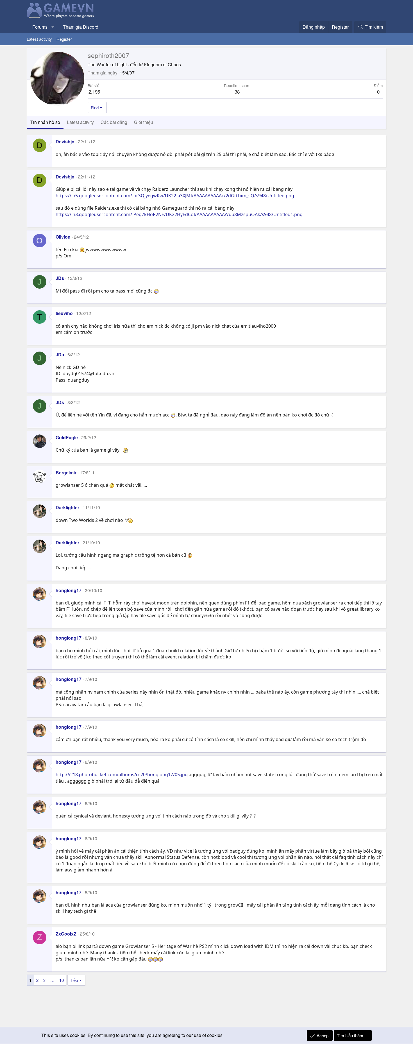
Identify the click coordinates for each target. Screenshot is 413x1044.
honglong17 (68, 590)
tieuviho (64, 313)
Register (64, 39)
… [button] (52, 980)
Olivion (63, 237)
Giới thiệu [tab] (143, 122)
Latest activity (39, 39)
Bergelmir (66, 472)
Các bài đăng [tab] (114, 122)
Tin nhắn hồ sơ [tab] (45, 122)
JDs (60, 278)
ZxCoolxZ (66, 933)
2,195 (94, 91)
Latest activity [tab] (80, 122)
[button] (53, 27)
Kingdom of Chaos (162, 64)
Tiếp (74, 980)
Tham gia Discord (80, 27)
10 (61, 980)
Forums (39, 27)
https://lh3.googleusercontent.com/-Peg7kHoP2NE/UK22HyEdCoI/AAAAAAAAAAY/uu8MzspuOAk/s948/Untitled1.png (179, 214)
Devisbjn (65, 141)
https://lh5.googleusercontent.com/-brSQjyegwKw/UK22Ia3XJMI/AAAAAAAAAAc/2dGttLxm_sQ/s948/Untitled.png (175, 196)
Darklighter (67, 507)
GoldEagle (67, 437)
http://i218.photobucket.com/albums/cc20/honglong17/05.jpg (122, 774)
